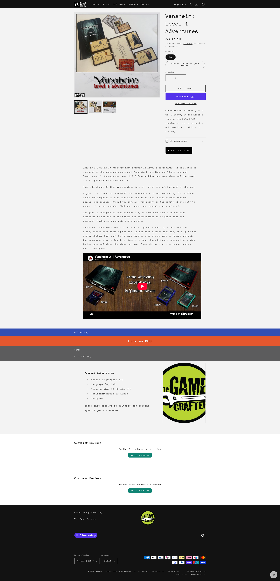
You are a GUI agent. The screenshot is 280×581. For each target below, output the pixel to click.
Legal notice (181, 574)
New (171, 57)
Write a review (140, 455)
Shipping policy (198, 574)
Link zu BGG (140, 341)
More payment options (186, 103)
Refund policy (158, 571)
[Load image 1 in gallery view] (80, 106)
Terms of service (176, 571)
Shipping (187, 43)
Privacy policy (141, 571)
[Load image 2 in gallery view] (95, 106)
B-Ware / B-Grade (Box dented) (185, 64)
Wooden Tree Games (104, 571)
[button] (190, 4)
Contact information (196, 571)
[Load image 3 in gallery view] (109, 106)
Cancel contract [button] (178, 150)
